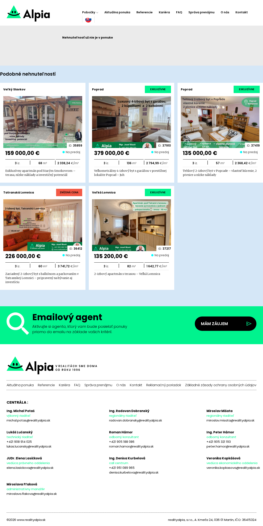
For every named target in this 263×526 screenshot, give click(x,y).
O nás (225, 12)
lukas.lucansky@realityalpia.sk (29, 446)
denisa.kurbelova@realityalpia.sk (133, 472)
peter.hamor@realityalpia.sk (227, 446)
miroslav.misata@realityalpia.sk (230, 420)
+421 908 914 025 (19, 441)
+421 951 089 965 (122, 468)
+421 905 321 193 (218, 441)
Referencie (144, 12)
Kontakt (241, 12)
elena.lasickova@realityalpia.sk (30, 468)
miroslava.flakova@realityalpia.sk (32, 494)
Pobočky (88, 12)
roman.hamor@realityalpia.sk (131, 446)
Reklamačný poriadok (163, 385)
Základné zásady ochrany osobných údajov (220, 385)
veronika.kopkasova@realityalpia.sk (233, 468)
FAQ (179, 12)
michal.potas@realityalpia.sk (28, 420)
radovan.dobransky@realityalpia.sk (135, 420)
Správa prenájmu (201, 12)
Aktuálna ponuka (117, 12)
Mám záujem (214, 324)
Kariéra (164, 12)
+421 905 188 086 (121, 441)
